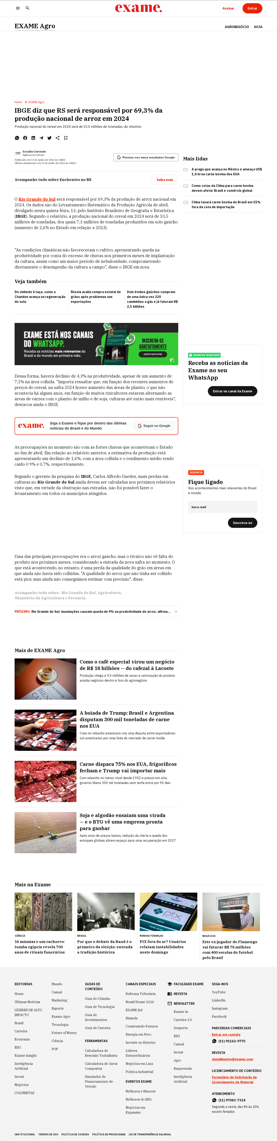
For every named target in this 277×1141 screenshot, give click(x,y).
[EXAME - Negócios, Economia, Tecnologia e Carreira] (138, 8)
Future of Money (64, 1033)
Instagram (220, 1008)
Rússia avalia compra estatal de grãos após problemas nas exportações (96, 297)
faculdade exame (189, 984)
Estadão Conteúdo (34, 151)
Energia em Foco (138, 1034)
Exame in (181, 1012)
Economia (22, 1039)
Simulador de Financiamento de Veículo (99, 1081)
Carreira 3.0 (183, 1020)
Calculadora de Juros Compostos (101, 1066)
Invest (19, 1077)
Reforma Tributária (141, 994)
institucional (25, 1134)
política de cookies (75, 1134)
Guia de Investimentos (96, 1017)
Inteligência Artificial (24, 1066)
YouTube (219, 992)
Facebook (219, 1016)
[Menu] (18, 8)
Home (18, 102)
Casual (57, 992)
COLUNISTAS (24, 1093)
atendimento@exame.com (232, 1059)
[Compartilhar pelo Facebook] (25, 137)
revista (180, 994)
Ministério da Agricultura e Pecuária (50, 598)
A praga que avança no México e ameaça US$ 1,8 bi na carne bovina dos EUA (227, 171)
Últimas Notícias (27, 1002)
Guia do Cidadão (97, 999)
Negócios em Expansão (135, 1109)
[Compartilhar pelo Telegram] (41, 137)
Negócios (22, 1085)
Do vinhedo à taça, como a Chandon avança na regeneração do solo (40, 297)
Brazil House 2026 (140, 1002)
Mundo (57, 984)
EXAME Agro (35, 26)
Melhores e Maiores (141, 1091)
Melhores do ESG (139, 1099)
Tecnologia (60, 1025)
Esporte (58, 1008)
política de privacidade (109, 1134)
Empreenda (183, 1068)
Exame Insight (26, 1055)
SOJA (258, 27)
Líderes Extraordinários (138, 1053)
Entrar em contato (226, 1035)
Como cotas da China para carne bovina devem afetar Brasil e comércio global (222, 188)
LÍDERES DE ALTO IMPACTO (28, 1012)
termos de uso (48, 1134)
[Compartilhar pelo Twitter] (49, 137)
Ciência (57, 1041)
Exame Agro (61, 1016)
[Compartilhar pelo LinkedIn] (33, 137)
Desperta (181, 1028)
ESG (18, 1047)
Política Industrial (139, 1072)
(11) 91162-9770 (231, 1041)
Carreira (21, 1031)
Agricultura (109, 592)
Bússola (132, 1018)
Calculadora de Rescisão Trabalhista (101, 1053)
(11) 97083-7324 (231, 1100)
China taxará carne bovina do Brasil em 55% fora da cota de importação (226, 204)
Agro (177, 1060)
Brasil (19, 1023)
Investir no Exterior (141, 1042)
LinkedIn (218, 1000)
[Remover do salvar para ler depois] (65, 137)
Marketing (59, 1000)
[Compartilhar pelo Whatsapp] (17, 137)
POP (55, 1049)
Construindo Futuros (142, 1026)
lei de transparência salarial (150, 1134)
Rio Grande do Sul (78, 592)
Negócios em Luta (139, 1064)
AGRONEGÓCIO (237, 27)
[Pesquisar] (27, 8)
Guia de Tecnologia (100, 1007)
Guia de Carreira (98, 1028)
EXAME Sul (134, 1010)
